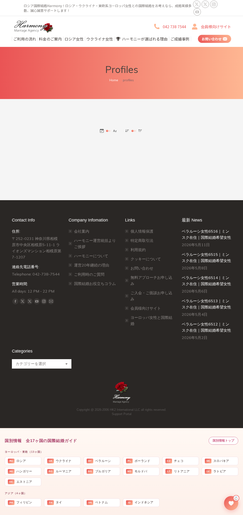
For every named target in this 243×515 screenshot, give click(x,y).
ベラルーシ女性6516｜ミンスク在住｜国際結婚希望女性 (206, 234)
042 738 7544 (174, 26)
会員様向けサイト (216, 26)
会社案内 (81, 231)
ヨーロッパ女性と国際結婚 (151, 320)
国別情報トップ (223, 440)
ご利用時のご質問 (89, 274)
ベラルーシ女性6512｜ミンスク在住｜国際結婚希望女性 (206, 327)
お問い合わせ (142, 268)
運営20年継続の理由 (91, 265)
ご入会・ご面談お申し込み (151, 295)
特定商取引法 (142, 240)
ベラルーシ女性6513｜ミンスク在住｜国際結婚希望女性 (206, 303)
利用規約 (138, 249)
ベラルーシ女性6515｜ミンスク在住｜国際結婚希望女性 (206, 257)
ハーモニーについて (91, 255)
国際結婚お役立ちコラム (95, 283)
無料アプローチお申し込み (151, 280)
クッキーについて (146, 259)
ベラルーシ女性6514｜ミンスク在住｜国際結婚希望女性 (206, 280)
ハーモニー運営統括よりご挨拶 (95, 243)
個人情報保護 (142, 231)
